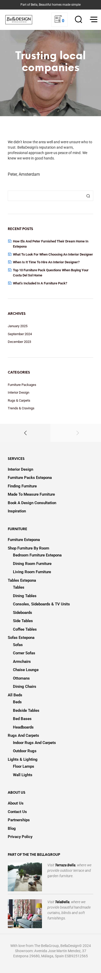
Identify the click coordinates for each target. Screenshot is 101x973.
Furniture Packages (22, 385)
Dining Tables (25, 596)
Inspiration (17, 511)
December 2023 (19, 342)
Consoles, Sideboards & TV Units (41, 604)
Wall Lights (22, 775)
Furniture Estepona (24, 539)
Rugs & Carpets (19, 400)
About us (16, 803)
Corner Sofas (24, 653)
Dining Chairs (24, 686)
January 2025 (17, 326)
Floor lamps (23, 766)
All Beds (15, 695)
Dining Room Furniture (32, 563)
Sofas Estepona (21, 637)
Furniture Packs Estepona (30, 477)
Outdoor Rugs (25, 751)
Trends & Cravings (21, 408)
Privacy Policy (20, 836)
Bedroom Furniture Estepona (37, 555)
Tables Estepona (22, 580)
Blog (12, 828)
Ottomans (21, 678)
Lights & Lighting (23, 759)
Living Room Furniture (32, 572)
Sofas (18, 644)
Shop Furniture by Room (28, 548)
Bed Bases (22, 718)
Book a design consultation (32, 503)
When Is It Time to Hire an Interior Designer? (46, 262)
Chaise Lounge (26, 669)
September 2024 (20, 334)
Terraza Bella (65, 865)
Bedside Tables (26, 710)
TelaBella (62, 902)
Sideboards (22, 612)
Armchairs (22, 661)
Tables (18, 587)
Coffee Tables (25, 629)
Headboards (23, 727)
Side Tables (23, 621)
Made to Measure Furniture (31, 494)
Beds (17, 702)
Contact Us (17, 811)
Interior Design (18, 392)
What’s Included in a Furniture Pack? (40, 283)
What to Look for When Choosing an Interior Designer (53, 254)
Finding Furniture (22, 486)
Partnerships (19, 820)
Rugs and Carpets (23, 735)
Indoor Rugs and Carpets (34, 742)
